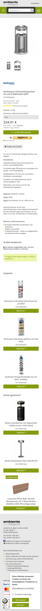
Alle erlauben (20, 600)
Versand (19, 125)
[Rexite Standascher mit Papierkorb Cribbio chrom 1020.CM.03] (21, 411)
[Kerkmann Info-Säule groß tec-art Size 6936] (21, 327)
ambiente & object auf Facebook (18, 541)
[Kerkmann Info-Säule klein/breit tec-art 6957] (21, 289)
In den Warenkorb (22, 132)
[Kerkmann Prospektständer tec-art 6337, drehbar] (21, 365)
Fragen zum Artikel (14, 146)
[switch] (5, 608)
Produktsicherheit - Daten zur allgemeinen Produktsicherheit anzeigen (21, 232)
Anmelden (35, 3)
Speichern (20, 605)
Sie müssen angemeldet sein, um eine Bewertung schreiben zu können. (18, 248)
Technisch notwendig (22, 594)
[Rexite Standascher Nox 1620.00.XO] (21, 448)
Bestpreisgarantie (12, 554)
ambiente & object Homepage (17, 543)
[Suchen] (32, 10)
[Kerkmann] (9, 83)
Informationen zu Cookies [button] (23, 588)
